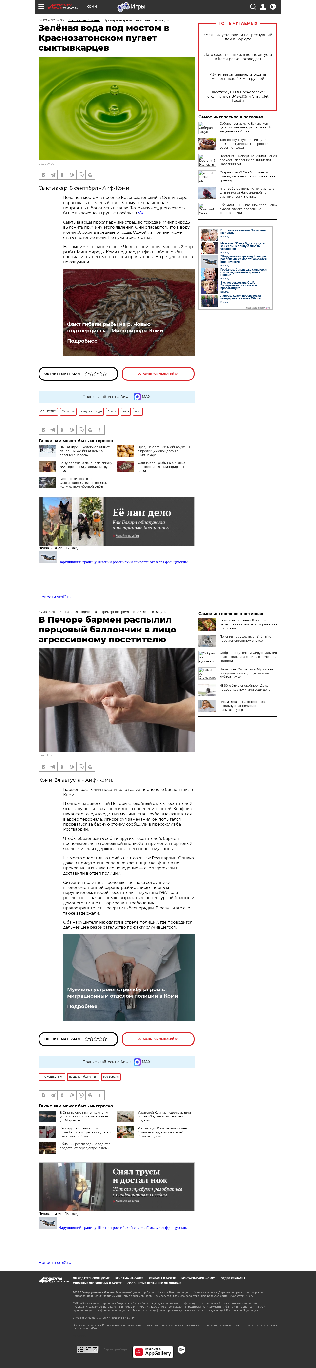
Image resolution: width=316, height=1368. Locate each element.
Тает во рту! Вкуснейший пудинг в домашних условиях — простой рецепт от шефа (246, 143)
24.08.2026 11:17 (50, 612)
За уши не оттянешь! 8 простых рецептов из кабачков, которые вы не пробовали (248, 624)
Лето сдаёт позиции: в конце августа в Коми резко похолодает (238, 57)
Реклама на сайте (129, 1278)
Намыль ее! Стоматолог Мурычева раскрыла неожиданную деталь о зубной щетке (246, 673)
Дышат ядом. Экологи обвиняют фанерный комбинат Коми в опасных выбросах (85, 451)
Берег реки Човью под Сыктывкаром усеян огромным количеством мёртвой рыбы (83, 482)
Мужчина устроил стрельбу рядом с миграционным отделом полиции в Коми (122, 993)
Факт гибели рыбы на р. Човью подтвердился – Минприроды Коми (115, 327)
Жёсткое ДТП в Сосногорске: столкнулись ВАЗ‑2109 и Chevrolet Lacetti (238, 96)
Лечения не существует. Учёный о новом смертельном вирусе (245, 638)
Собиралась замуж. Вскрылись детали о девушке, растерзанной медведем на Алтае (245, 127)
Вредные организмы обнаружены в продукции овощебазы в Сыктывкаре (164, 451)
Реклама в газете (162, 1278)
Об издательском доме (91, 1278)
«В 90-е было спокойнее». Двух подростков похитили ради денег (246, 687)
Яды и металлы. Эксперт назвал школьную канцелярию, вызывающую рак (244, 706)
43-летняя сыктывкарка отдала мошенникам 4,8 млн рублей (238, 76)
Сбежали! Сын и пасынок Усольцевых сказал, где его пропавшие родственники (248, 209)
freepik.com (48, 755)
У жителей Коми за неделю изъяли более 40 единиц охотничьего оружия (164, 1116)
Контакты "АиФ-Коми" (198, 1278)
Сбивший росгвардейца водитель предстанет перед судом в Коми (86, 1146)
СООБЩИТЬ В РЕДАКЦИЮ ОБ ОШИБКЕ (154, 1283)
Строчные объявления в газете (97, 1283)
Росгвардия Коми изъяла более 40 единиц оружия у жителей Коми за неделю (162, 1132)
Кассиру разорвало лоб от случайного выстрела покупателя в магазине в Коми (86, 1132)
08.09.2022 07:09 (51, 20)
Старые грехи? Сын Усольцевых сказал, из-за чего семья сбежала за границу (247, 176)
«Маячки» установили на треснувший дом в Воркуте (238, 37)
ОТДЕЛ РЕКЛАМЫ (233, 1278)
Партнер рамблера (115, 1349)
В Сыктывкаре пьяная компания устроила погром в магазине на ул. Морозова (84, 1116)
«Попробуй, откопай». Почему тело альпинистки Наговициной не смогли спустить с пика (247, 192)
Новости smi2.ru (55, 597)
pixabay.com (48, 163)
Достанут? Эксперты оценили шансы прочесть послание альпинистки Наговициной (248, 160)
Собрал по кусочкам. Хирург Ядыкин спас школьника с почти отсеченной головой (248, 657)
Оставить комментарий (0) (158, 373)
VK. (141, 213)
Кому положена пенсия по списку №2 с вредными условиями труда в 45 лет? (86, 467)
